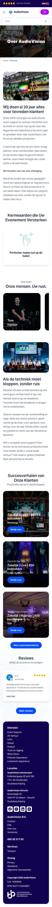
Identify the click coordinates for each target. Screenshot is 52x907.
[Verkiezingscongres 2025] (26, 615)
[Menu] (4, 12)
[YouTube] (29, 809)
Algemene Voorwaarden (19, 869)
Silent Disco (13, 754)
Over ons (11, 828)
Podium (11, 746)
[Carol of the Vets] (26, 564)
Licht (9, 739)
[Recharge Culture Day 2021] (26, 514)
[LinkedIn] (22, 809)
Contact (11, 821)
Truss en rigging (15, 750)
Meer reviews (26, 710)
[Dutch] (43, 3)
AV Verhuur (12, 735)
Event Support (14, 732)
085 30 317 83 (15, 839)
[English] (47, 3)
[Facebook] (10, 809)
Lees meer (10, 696)
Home (5, 60)
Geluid (10, 743)
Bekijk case (18, 530)
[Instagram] (16, 809)
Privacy (11, 862)
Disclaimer (12, 866)
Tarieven (11, 851)
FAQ (9, 825)
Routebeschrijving (16, 783)
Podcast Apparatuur (17, 757)
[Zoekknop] (46, 21)
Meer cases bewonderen (26, 645)
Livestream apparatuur (18, 761)
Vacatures (12, 832)
